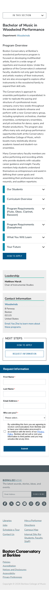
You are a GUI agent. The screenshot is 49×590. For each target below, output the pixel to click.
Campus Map (31, 529)
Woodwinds (23, 35)
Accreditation (9, 565)
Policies (6, 562)
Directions (29, 525)
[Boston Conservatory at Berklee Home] (24, 553)
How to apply (16, 255)
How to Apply (24, 345)
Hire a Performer (33, 520)
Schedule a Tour (11, 529)
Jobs (5, 525)
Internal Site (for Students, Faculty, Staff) (33, 538)
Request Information (24, 353)
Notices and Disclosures (14, 569)
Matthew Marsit (13, 281)
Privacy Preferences (12, 577)
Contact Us (8, 534)
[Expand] (42, 15)
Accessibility (9, 573)
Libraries (7, 520)
